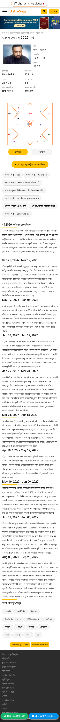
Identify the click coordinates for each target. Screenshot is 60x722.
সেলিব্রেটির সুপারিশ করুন (20, 644)
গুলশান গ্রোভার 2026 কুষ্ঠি (15, 206)
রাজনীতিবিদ (21, 611)
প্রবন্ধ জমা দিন (8, 683)
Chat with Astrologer (28, 3)
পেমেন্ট (4, 696)
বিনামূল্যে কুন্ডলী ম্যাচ (10, 654)
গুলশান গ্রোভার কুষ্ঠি (12, 174)
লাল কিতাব (6, 671)
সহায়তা (5, 708)
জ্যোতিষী (43, 627)
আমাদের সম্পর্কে (8, 691)
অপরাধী (31, 627)
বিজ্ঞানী (17, 634)
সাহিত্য (7, 627)
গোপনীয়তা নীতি (8, 700)
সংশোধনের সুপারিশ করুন (40, 644)
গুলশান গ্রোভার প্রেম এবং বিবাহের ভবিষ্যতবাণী (22, 182)
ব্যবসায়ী (8, 611)
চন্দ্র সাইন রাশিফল (9, 662)
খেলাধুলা (19, 627)
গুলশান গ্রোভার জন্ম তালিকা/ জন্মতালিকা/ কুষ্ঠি (22, 198)
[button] (4, 22)
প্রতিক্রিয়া (6, 679)
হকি (37, 634)
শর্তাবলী (5, 704)
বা (55, 11)
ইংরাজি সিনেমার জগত (13, 619)
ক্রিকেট (34, 611)
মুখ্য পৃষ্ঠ (4, 33)
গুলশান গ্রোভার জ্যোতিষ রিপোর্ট (43, 206)
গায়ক (7, 634)
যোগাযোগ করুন (8, 687)
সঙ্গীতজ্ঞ (49, 619)
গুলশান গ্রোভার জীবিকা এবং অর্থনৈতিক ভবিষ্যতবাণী (24, 190)
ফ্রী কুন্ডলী (6, 658)
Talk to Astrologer (16, 716)
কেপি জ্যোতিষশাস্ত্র (9, 666)
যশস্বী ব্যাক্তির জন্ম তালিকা (19, 33)
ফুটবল (28, 634)
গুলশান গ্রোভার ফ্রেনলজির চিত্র (17, 213)
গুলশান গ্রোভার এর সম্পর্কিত (36, 174)
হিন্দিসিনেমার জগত (33, 619)
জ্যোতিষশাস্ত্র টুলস (9, 675)
